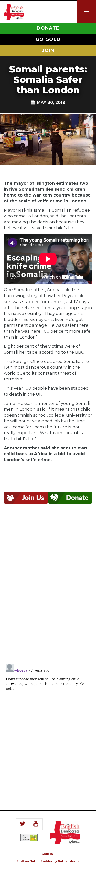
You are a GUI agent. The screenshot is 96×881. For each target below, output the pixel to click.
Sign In (47, 854)
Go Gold (48, 39)
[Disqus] (48, 587)
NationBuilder (41, 861)
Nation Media (69, 861)
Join (48, 50)
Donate (48, 28)
